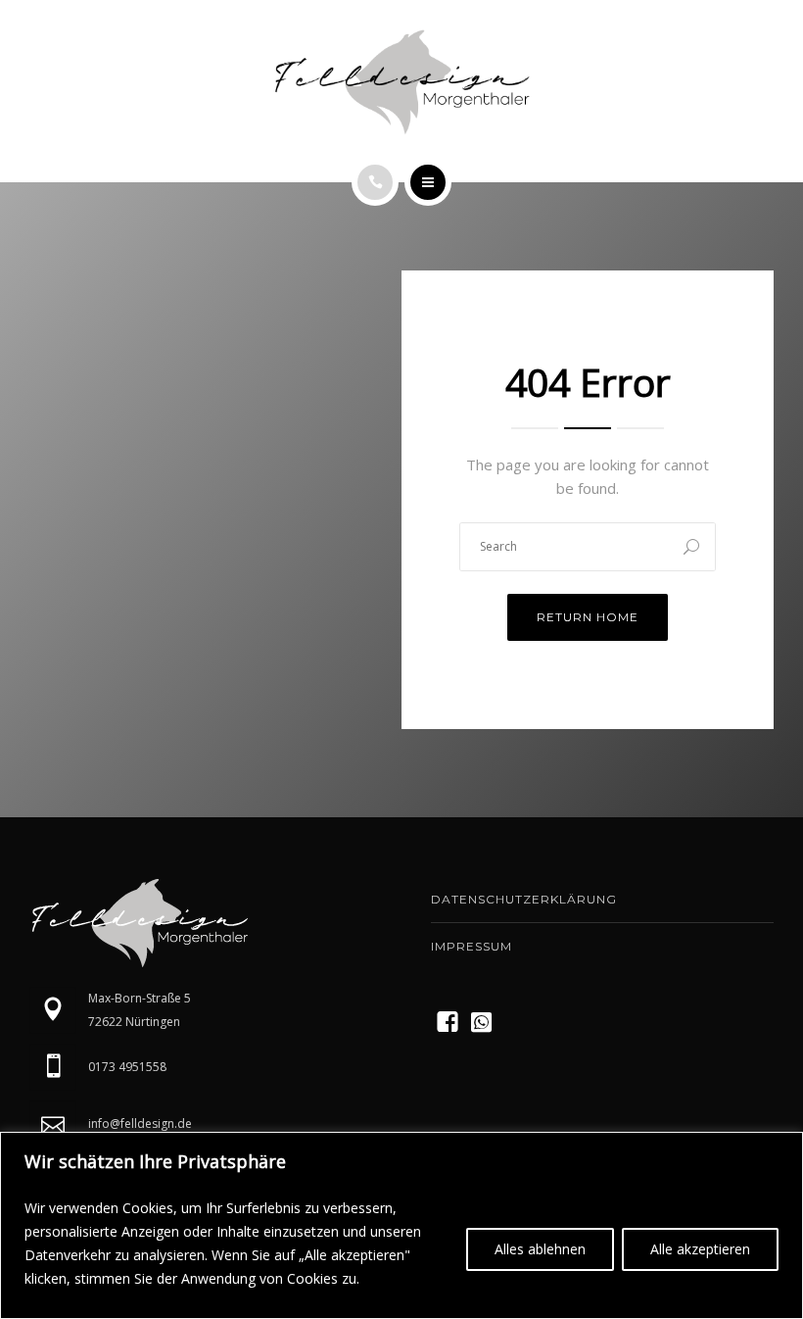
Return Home (587, 617)
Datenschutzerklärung (524, 899)
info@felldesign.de (140, 1123)
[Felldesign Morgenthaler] (401, 82)
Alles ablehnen (540, 1249)
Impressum (471, 946)
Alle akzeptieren (700, 1249)
